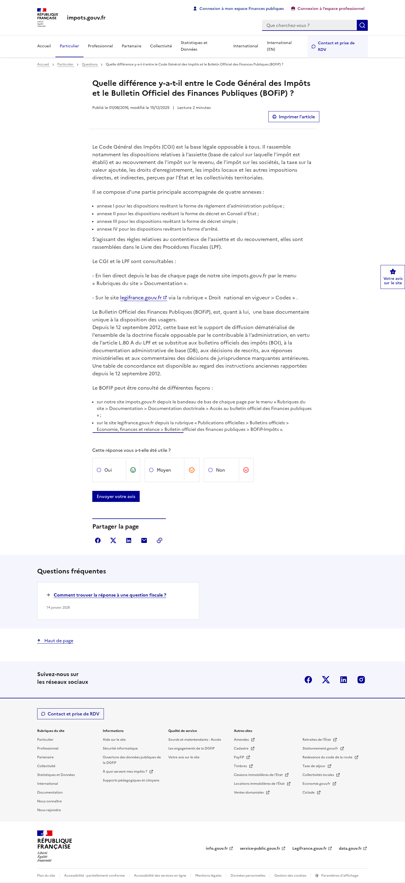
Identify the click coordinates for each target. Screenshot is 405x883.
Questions (90, 64)
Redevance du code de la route (328, 757)
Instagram (361, 679)
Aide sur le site (114, 739)
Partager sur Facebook (97, 540)
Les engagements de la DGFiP (191, 748)
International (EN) (279, 46)
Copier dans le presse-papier (159, 540)
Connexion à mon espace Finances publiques (241, 9)
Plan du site (46, 875)
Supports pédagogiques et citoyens (131, 780)
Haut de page (58, 640)
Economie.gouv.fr (317, 783)
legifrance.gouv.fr (141, 297)
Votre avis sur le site (183, 757)
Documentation (50, 792)
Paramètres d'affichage (339, 875)
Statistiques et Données (194, 46)
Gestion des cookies (290, 875)
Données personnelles (248, 875)
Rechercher (362, 25)
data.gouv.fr (350, 848)
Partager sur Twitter (113, 540)
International (245, 46)
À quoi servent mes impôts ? (125, 771)
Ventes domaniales (249, 792)
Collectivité (161, 46)
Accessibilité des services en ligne (160, 875)
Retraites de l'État (317, 739)
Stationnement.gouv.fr (321, 748)
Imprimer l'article (297, 116)
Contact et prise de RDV (336, 46)
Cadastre (241, 748)
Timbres (241, 766)
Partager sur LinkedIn (128, 540)
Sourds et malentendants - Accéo (194, 739)
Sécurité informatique (120, 748)
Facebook (308, 679)
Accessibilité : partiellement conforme (94, 875)
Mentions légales (208, 875)
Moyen (164, 470)
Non (220, 470)
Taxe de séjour (314, 766)
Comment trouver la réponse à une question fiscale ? (110, 595)
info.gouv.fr (217, 848)
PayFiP (239, 757)
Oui (108, 470)
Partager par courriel (144, 540)
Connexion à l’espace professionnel (331, 9)
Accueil (44, 46)
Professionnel (100, 46)
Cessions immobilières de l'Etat (259, 774)
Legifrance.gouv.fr (309, 848)
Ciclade (309, 792)
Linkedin (343, 679)
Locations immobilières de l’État (259, 783)
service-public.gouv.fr (260, 848)
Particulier (69, 46)
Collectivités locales (319, 774)
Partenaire (131, 46)
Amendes (242, 739)
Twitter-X (326, 679)
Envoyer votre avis (116, 496)
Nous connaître (49, 801)
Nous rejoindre (49, 810)
